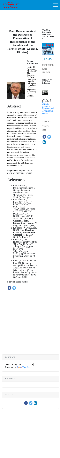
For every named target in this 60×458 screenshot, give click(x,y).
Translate (26, 367)
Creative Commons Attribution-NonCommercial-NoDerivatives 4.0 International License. (48, 108)
